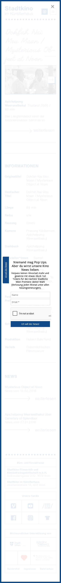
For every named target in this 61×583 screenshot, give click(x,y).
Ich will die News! (5, 270)
